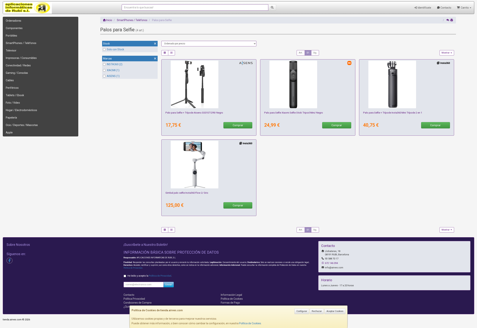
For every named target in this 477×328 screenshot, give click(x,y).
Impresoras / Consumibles (21, 57)
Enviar (168, 284)
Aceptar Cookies (334, 311)
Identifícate (424, 7)
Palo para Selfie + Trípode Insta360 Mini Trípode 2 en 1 (392, 112)
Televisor (11, 50)
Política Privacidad (134, 298)
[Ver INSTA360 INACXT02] (407, 84)
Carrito (464, 7)
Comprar (238, 125)
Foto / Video (13, 102)
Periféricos (12, 87)
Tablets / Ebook (15, 95)
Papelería (11, 117)
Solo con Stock (115, 49)
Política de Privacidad (133, 268)
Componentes (14, 28)
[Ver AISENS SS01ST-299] (209, 84)
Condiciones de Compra (137, 302)
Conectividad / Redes (18, 65)
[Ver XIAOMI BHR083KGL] (308, 84)
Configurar (301, 311)
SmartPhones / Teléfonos (21, 43)
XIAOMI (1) (113, 70)
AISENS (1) (113, 76)
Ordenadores (13, 20)
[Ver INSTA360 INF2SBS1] (209, 164)
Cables (10, 80)
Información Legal (231, 294)
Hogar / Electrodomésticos (21, 110)
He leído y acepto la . (149, 275)
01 (308, 52)
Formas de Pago (230, 302)
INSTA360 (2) (114, 64)
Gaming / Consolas (17, 72)
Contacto (445, 7)
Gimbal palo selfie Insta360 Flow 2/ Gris (186, 192)
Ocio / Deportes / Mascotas (22, 125)
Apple (9, 132)
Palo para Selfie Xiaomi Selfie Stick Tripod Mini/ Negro (293, 112)
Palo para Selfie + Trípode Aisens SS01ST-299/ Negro (194, 112)
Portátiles (11, 35)
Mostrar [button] (446, 52)
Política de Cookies (250, 323)
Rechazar (317, 311)
